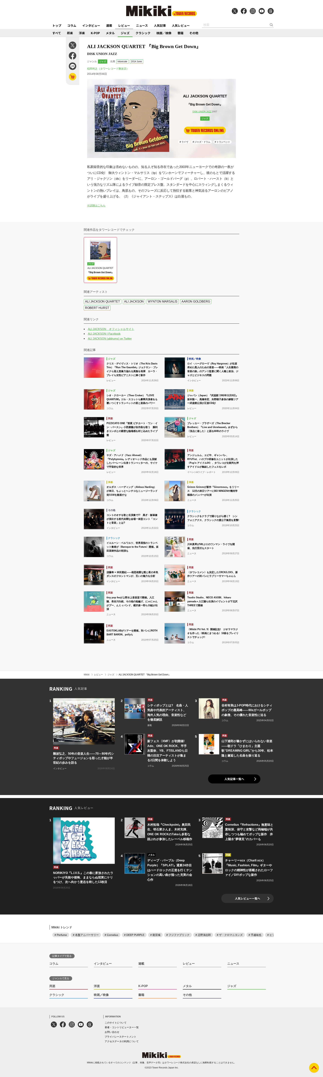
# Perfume (61, 934)
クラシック (143, 33)
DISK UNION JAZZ (202, 111)
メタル (110, 33)
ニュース (142, 25)
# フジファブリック (178, 934)
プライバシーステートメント (120, 1036)
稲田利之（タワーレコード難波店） (108, 68)
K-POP (95, 33)
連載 (109, 25)
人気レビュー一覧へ (247, 898)
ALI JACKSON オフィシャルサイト (111, 329)
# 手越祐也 (255, 934)
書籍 (180, 33)
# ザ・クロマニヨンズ (230, 934)
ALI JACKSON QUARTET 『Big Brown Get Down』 (145, 674)
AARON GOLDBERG (196, 301)
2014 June (136, 61)
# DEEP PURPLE (134, 934)
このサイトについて (116, 1022)
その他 (193, 33)
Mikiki (87, 674)
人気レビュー (181, 25)
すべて (56, 33)
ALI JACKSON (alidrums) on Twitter (110, 338)
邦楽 (70, 33)
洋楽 (82, 33)
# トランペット (222, 142)
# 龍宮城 (155, 934)
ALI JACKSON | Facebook (104, 333)
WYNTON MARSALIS (162, 301)
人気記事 (160, 25)
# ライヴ (184, 142)
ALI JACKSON (134, 301)
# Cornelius (111, 934)
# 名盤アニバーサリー (86, 934)
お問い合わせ (112, 1032)
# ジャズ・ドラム (201, 142)
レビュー (124, 25)
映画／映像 (163, 33)
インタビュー (91, 25)
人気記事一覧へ (234, 779)
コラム (71, 25)
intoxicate (122, 61)
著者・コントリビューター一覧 (122, 1027)
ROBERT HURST (97, 307)
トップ (56, 25)
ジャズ (125, 33)
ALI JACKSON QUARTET (102, 301)
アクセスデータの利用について (122, 1041)
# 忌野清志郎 (203, 934)
